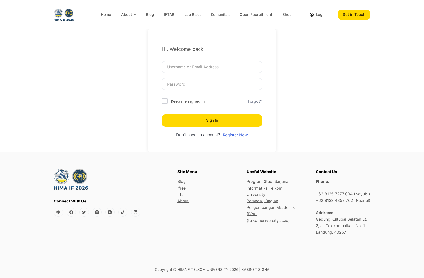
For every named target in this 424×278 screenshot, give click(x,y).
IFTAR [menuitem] (169, 14)
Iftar (181, 194)
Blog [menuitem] (150, 14)
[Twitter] (84, 212)
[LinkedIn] (135, 212)
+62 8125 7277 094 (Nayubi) (343, 193)
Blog (181, 181)
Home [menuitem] (106, 14)
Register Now (235, 134)
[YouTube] (110, 212)
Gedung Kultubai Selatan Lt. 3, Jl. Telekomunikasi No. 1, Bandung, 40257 (341, 226)
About (183, 200)
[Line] (58, 212)
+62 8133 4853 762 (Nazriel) (343, 200)
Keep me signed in (188, 101)
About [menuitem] (126, 14)
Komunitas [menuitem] (220, 14)
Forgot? (255, 101)
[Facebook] (71, 212)
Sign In (212, 120)
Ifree (181, 188)
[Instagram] (97, 212)
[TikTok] (123, 212)
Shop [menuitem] (287, 14)
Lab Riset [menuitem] (193, 14)
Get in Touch (354, 14)
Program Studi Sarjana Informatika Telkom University (267, 188)
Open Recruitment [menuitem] (256, 14)
